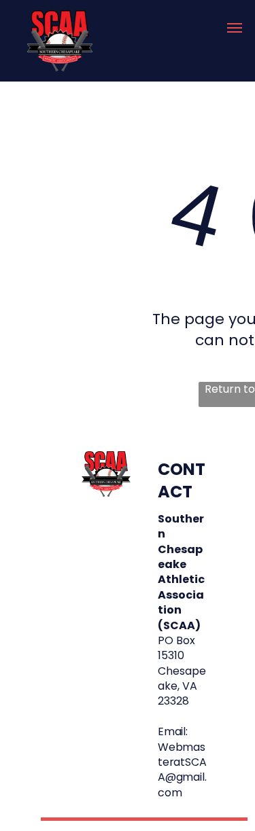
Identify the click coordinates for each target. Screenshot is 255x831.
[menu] (234, 27)
